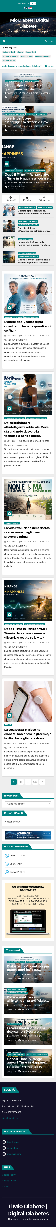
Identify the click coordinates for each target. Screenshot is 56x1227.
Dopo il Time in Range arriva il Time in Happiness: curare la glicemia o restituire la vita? (34, 262)
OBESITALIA (16, 864)
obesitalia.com (14, 1154)
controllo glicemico (42, 56)
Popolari (27, 200)
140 (35, 782)
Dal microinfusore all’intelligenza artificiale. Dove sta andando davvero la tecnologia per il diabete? (27, 124)
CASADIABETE (17, 872)
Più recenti (11, 200)
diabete (20, 52)
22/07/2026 (12, 183)
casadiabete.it (13, 1148)
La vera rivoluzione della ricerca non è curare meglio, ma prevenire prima (33, 245)
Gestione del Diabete (13, 81)
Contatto (6, 1186)
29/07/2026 (12, 643)
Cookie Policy (8, 1175)
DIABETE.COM (17, 855)
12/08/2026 (12, 126)
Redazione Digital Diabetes (36, 93)
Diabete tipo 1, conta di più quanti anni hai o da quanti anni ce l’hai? (24, 89)
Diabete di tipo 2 (27, 56)
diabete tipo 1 (31, 52)
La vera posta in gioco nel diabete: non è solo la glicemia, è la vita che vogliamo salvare (27, 734)
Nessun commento (17, 97)
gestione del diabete (10, 56)
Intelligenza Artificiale (14, 114)
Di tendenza (44, 200)
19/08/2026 (12, 93)
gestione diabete (9, 60)
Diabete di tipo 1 (9, 52)
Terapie (8, 170)
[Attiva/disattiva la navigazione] (51, 41)
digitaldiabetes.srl (10, 1118)
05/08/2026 (12, 542)
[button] (46, 41)
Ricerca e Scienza (32, 81)
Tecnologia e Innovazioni (36, 114)
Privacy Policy (9, 1181)
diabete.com (12, 1142)
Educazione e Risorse (27, 253)
